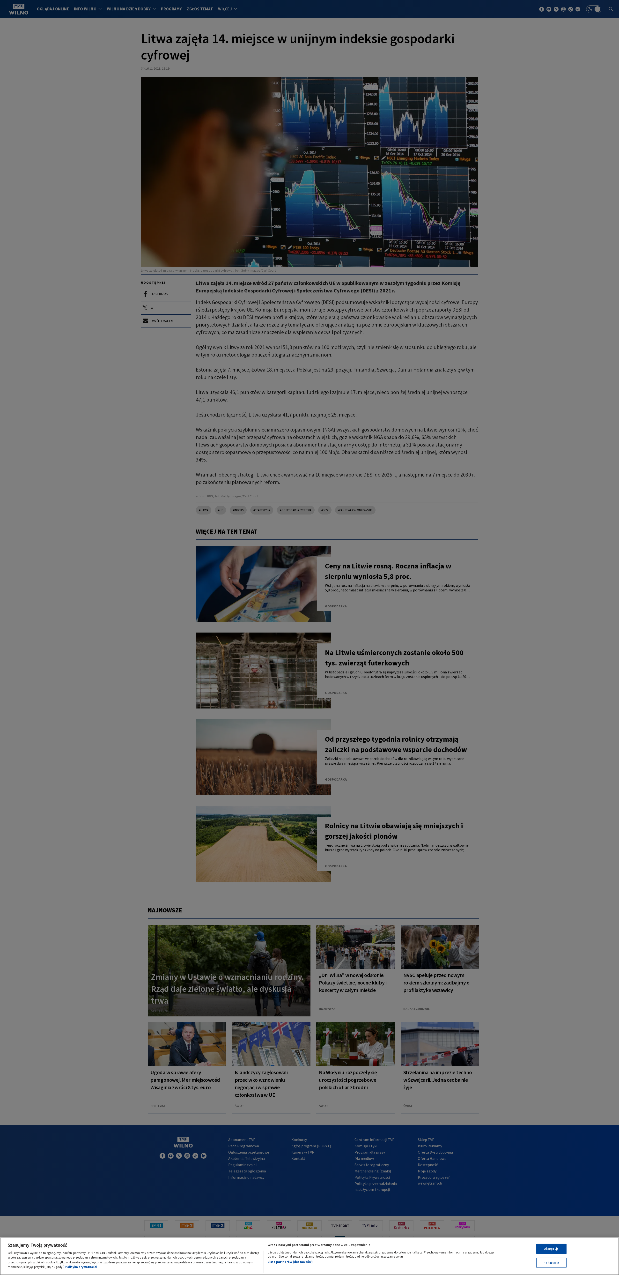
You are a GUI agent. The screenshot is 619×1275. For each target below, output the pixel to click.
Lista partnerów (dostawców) (290, 1262)
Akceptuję (551, 1249)
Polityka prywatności (81, 1267)
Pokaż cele (551, 1262)
